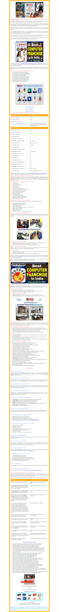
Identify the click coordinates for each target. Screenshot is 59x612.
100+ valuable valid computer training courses (37, 173)
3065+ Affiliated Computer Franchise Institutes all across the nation (30, 63)
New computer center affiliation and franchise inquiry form (32, 470)
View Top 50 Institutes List (29, 107)
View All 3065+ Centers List (29, 111)
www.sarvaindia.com (31, 591)
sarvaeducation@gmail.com (34, 420)
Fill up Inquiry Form (31, 450)
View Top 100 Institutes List (29, 109)
